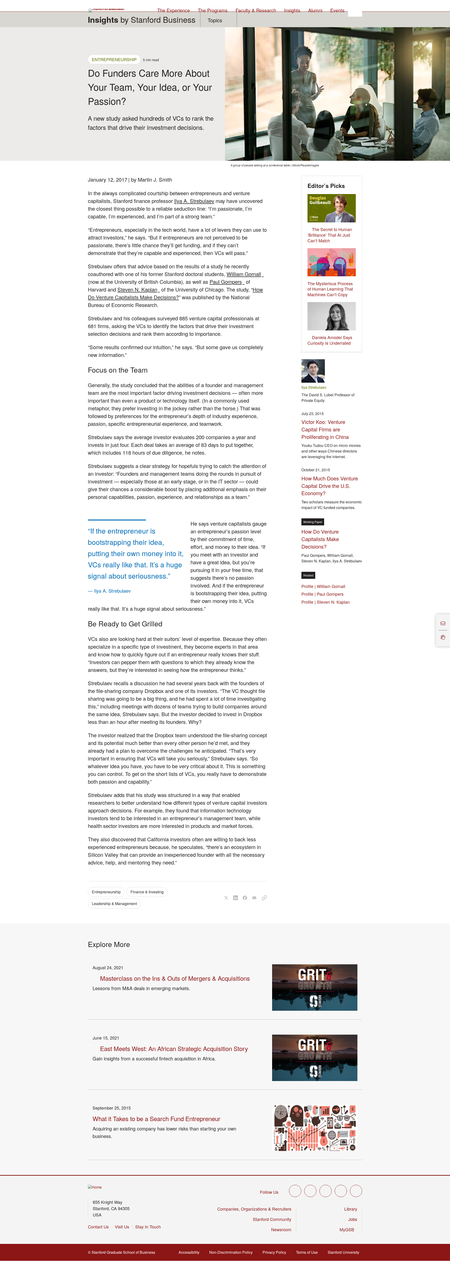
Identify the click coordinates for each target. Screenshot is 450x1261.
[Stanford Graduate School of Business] (107, 10)
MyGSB (348, 1229)
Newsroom (281, 1229)
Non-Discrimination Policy (232, 1252)
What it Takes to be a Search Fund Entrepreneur (156, 1118)
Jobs (352, 1219)
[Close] (433, 630)
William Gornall (245, 273)
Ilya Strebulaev (313, 387)
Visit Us (122, 1227)
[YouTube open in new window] (341, 1191)
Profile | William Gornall (324, 586)
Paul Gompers (227, 281)
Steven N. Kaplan (138, 289)
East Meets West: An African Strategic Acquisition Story (174, 1048)
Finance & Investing (147, 891)
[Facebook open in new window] (310, 1191)
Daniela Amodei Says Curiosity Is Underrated (330, 340)
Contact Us (98, 1227)
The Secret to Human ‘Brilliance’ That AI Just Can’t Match (330, 234)
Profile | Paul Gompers (323, 594)
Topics (215, 20)
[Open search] (355, 10)
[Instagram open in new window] (325, 1191)
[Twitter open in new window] (295, 1191)
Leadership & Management (114, 903)
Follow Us (269, 1192)
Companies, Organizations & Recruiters (254, 1209)
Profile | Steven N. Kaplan (326, 602)
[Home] (95, 1187)
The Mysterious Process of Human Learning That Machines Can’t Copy (330, 289)
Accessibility (190, 1252)
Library (350, 1209)
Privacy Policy (275, 1252)
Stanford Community (272, 1219)
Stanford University (345, 1252)
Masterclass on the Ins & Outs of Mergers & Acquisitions (175, 978)
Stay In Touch (148, 1227)
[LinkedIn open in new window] (356, 1191)
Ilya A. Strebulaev (194, 200)
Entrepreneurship (114, 59)
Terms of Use (308, 1252)
